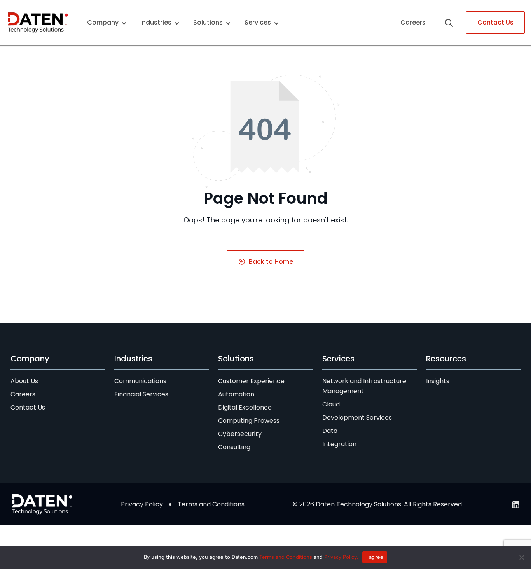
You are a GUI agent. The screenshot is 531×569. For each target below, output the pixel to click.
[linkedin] (516, 504)
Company (103, 22)
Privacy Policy (142, 504)
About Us (24, 380)
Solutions (208, 22)
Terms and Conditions (211, 504)
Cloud (331, 404)
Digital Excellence (245, 407)
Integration (339, 443)
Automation (236, 394)
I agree (375, 557)
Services (258, 22)
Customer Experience (251, 380)
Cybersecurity (240, 433)
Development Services (357, 417)
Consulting (234, 447)
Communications (140, 380)
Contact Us (495, 22)
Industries (155, 22)
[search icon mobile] (452, 23)
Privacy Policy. (341, 557)
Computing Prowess (248, 420)
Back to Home (271, 261)
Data (329, 430)
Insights (437, 380)
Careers (413, 22)
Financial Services (141, 394)
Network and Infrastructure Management (364, 386)
